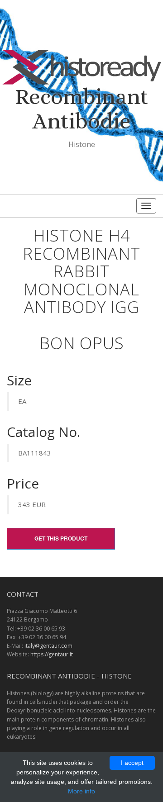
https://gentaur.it (51, 654)
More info (81, 791)
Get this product (60, 538)
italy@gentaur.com (48, 646)
